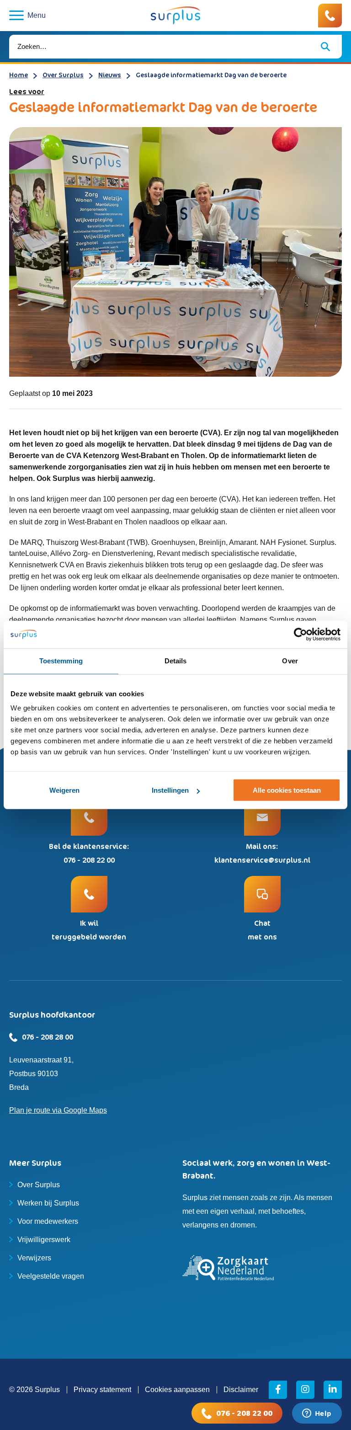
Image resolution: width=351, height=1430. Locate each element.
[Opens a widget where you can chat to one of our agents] (317, 1414)
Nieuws (109, 74)
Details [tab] (176, 661)
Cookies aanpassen (177, 1389)
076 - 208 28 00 (47, 1037)
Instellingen (170, 790)
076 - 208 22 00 (244, 1413)
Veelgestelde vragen (50, 1276)
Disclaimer (240, 1389)
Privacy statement (102, 1389)
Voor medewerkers (47, 1221)
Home (18, 74)
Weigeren (64, 790)
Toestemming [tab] (61, 661)
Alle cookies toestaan (287, 790)
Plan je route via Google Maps (58, 1110)
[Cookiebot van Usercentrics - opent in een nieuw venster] (300, 634)
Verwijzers (34, 1258)
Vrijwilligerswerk (43, 1239)
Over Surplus (63, 74)
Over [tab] (290, 661)
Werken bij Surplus (48, 1203)
